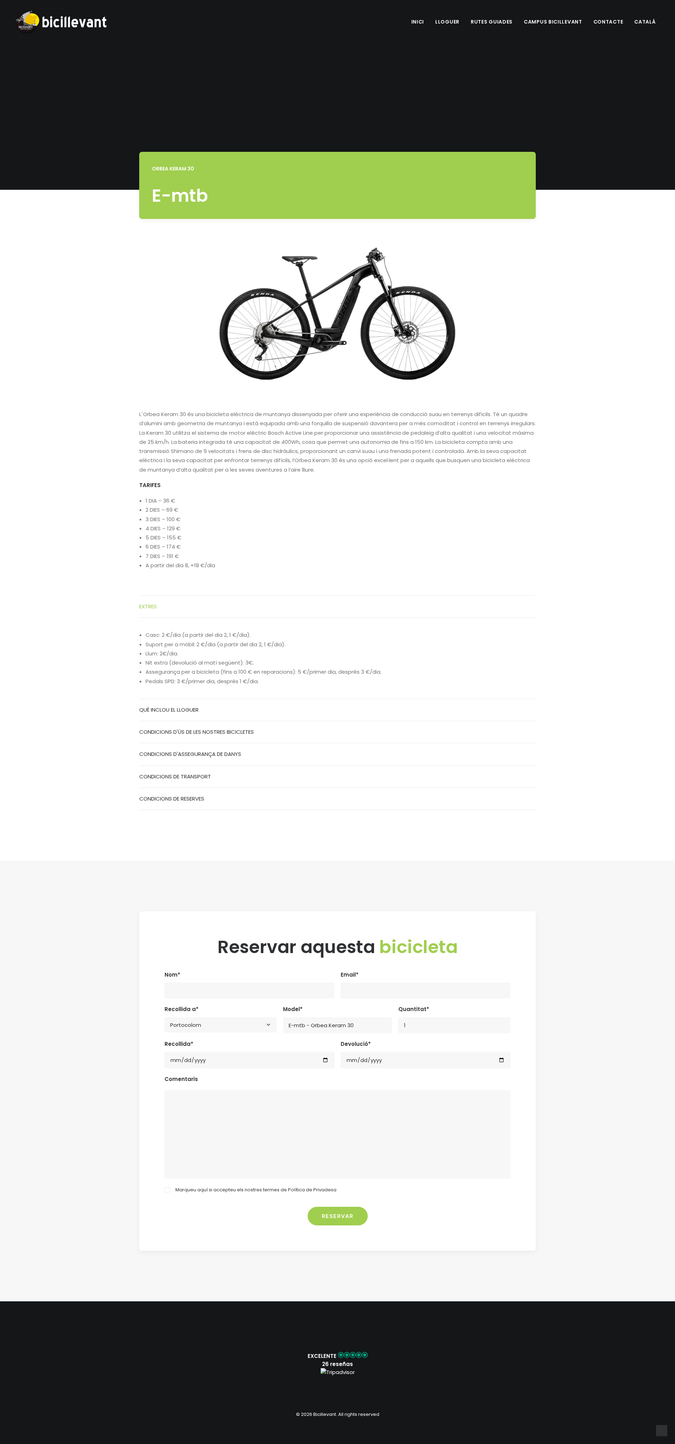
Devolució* (356, 1044)
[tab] (337, 606)
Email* (350, 974)
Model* (293, 1009)
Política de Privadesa (312, 1189)
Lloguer (447, 21)
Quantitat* (413, 1009)
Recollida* (179, 1044)
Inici (417, 21)
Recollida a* (182, 1009)
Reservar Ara (497, 202)
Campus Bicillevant (553, 21)
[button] (337, 1364)
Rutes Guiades (492, 21)
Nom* (172, 974)
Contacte (608, 21)
